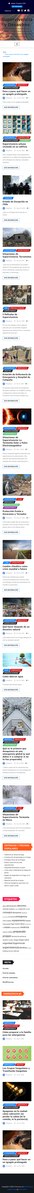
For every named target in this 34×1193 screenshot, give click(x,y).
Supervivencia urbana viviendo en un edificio (15, 145)
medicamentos (15, 927)
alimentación (11, 906)
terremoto (29, 948)
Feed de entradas (9, 973)
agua (4, 906)
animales (6, 909)
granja (8, 924)
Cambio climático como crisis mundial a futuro (15, 567)
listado (7, 927)
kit (3, 927)
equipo (28, 921)
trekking (5, 951)
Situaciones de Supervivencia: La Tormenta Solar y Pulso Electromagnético (15, 441)
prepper (7, 936)
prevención (16, 936)
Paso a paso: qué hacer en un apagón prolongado (16, 92)
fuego (4, 924)
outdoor (10, 932)
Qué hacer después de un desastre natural (16, 628)
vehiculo (16, 951)
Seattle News (11, 1189)
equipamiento (18, 920)
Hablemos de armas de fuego (14, 854)
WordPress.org (8, 982)
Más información (11, 107)
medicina (24, 927)
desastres (17, 912)
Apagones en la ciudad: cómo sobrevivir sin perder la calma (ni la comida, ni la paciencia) (15, 1115)
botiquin (12, 909)
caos (16, 909)
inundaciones (28, 924)
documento (5, 917)
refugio (15, 940)
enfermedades (7, 920)
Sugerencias (19, 943)
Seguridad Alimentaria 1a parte (14, 867)
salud (26, 940)
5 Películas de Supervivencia (10, 315)
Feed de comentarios (10, 977)
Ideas (22, 924)
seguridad (7, 943)
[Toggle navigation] (17, 44)
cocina (28, 909)
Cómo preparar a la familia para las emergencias (17, 1033)
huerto (17, 924)
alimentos (21, 906)
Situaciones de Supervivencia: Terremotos (17, 255)
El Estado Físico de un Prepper (14, 860)
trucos (10, 951)
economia (11, 917)
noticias (5, 932)
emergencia (21, 916)
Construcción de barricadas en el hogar (17, 857)
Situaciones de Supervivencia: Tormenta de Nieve (16, 817)
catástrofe (21, 909)
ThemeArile (23, 1189)
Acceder (6, 968)
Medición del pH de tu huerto (14, 880)
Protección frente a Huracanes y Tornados (14, 512)
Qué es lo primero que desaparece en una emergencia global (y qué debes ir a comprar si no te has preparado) (16, 754)
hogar (13, 924)
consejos (7, 912)
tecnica (22, 947)
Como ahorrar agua (13, 676)
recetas (10, 940)
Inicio (4, 52)
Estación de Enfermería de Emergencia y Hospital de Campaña (17, 377)
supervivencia (11, 947)
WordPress (28, 1186)
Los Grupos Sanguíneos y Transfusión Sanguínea (16, 1069)
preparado (19, 931)
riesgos (21, 940)
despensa (24, 913)
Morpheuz (9, 98)
